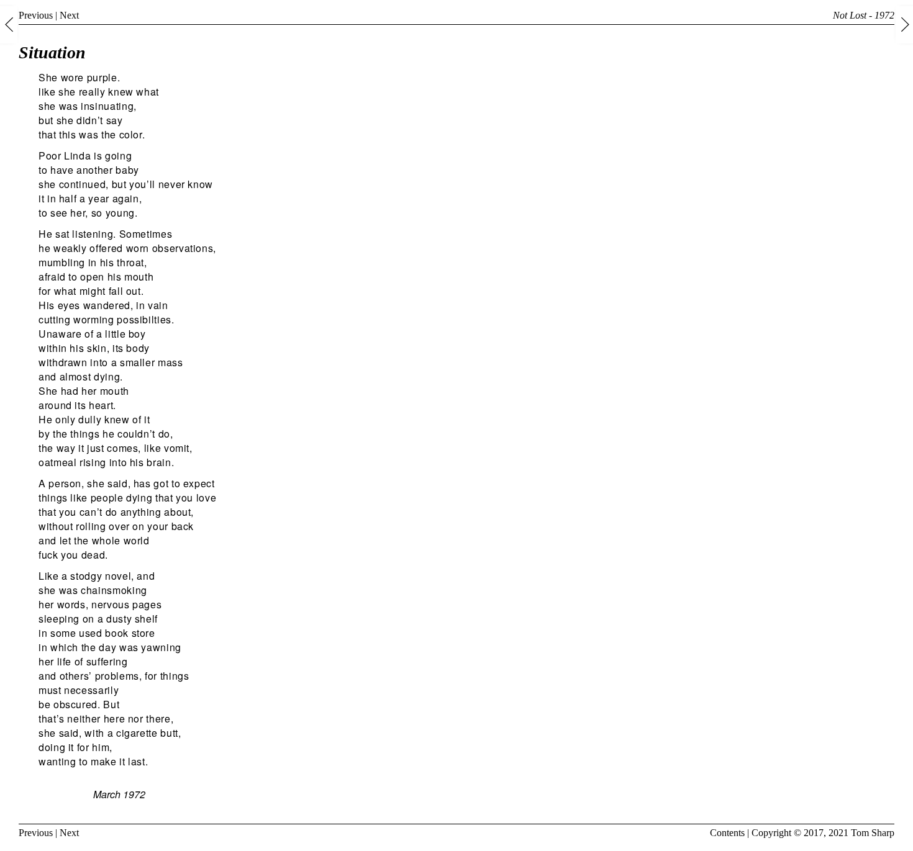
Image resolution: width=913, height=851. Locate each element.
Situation (52, 52)
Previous (36, 15)
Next (69, 15)
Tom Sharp (872, 832)
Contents (727, 832)
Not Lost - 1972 (863, 15)
